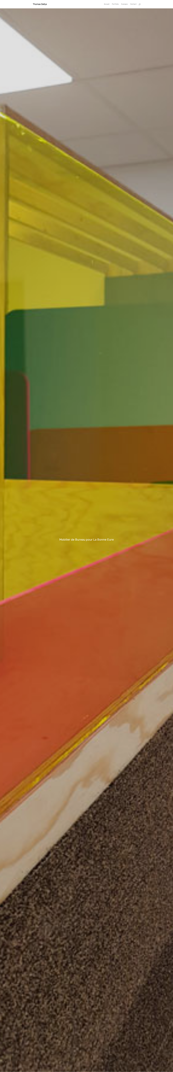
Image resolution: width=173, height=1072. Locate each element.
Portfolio (115, 4)
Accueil (106, 4)
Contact (133, 4)
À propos (124, 4)
